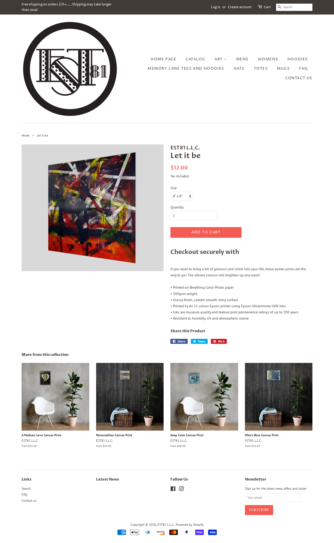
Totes (261, 68)
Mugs (283, 68)
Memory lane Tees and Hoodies (186, 68)
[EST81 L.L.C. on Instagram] (181, 490)
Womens (268, 59)
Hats (239, 68)
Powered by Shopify (190, 525)
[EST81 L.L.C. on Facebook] (173, 490)
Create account (240, 7)
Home (26, 136)
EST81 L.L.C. (165, 525)
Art (219, 59)
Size (173, 188)
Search (26, 488)
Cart (267, 7)
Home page (163, 59)
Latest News (107, 479)
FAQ (303, 68)
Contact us (298, 78)
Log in (215, 7)
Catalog (195, 59)
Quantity (177, 207)
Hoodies (297, 59)
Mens (242, 59)
